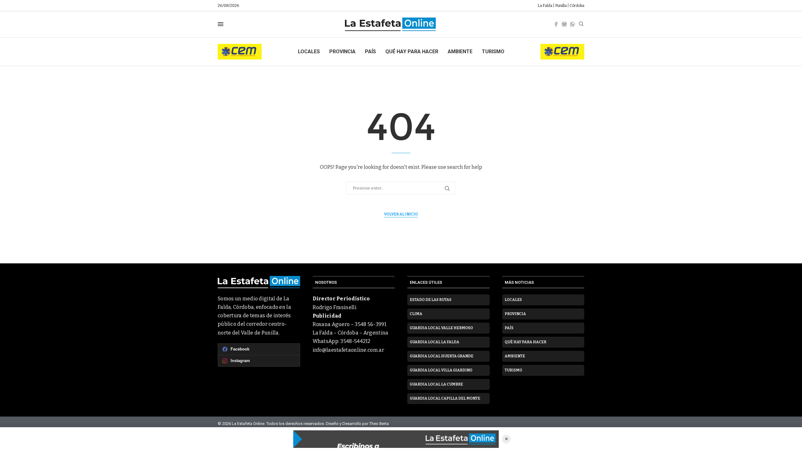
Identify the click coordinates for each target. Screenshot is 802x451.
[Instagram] (564, 24)
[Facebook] (556, 24)
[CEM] (240, 46)
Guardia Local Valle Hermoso (441, 328)
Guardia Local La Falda (434, 342)
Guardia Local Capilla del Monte (445, 398)
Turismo (493, 51)
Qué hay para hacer (411, 51)
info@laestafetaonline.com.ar (348, 350)
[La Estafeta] (396, 439)
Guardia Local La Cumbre (436, 384)
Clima (416, 314)
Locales (309, 51)
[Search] (581, 24)
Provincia (342, 51)
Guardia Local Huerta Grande (441, 356)
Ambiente (460, 51)
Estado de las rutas (430, 300)
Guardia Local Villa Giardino (441, 370)
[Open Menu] (220, 24)
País (370, 51)
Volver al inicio (401, 214)
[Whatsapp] (572, 24)
